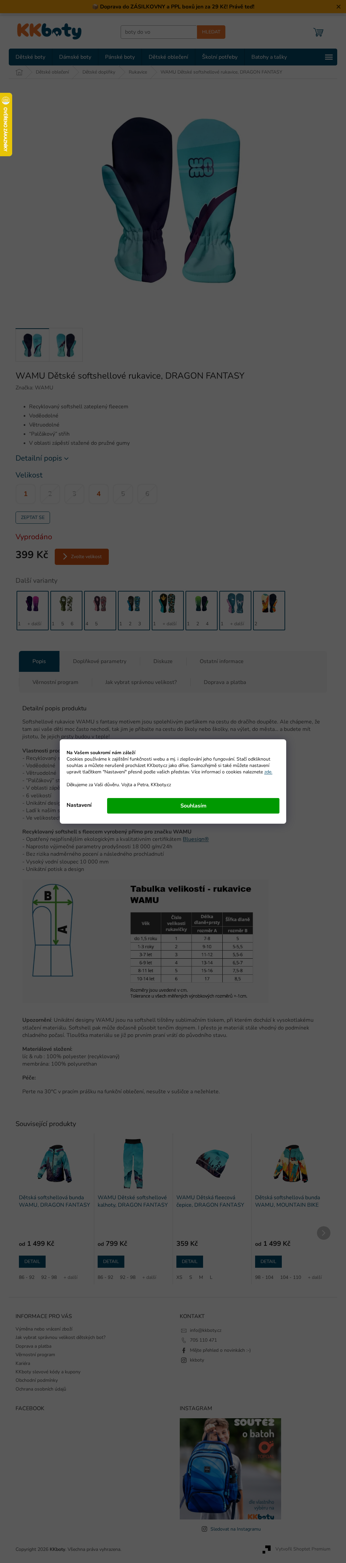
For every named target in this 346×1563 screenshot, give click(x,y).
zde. (266, 772)
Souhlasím (191, 806)
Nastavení (76, 805)
